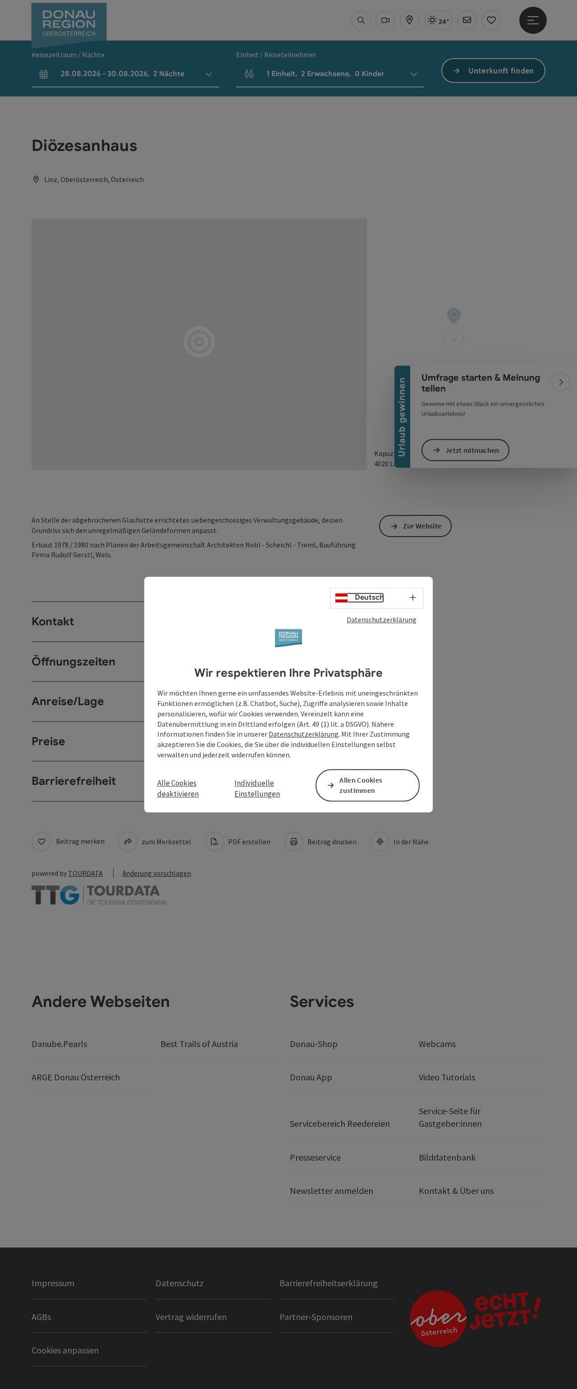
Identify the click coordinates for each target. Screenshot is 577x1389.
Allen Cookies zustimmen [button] (360, 785)
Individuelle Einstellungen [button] (257, 788)
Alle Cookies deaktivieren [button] (178, 788)
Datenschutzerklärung (382, 619)
